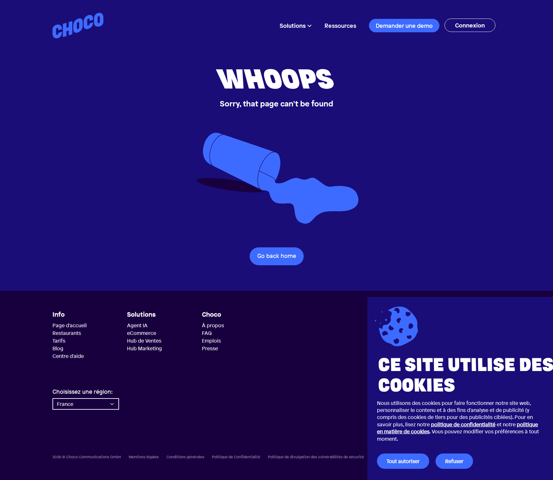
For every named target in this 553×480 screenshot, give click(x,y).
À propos (213, 325)
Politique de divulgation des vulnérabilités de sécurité (316, 457)
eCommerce (141, 333)
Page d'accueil (69, 325)
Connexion (470, 25)
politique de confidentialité (463, 424)
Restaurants (66, 333)
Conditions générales (185, 457)
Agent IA (137, 325)
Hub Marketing (144, 348)
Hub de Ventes (144, 340)
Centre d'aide (68, 356)
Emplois (211, 340)
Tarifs (58, 340)
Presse (210, 348)
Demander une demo (404, 25)
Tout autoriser (403, 461)
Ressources (340, 25)
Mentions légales (144, 457)
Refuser (454, 461)
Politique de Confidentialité (236, 457)
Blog (57, 348)
